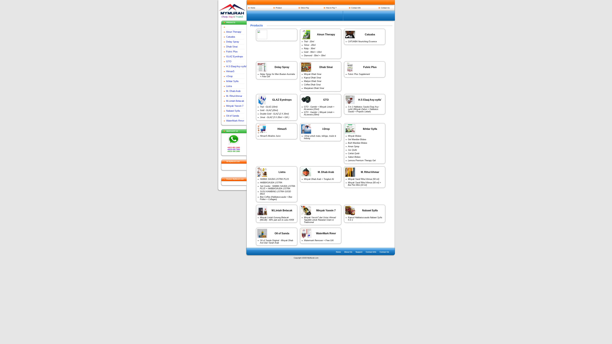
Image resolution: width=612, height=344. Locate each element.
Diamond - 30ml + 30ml (314, 55)
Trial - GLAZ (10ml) (268, 107)
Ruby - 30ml (309, 48)
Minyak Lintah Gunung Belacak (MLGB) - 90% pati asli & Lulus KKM (277, 218)
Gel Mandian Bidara (357, 139)
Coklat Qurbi (353, 153)
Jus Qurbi (352, 150)
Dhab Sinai (231, 46)
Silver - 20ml (310, 45)
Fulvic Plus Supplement (359, 74)
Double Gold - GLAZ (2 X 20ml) (274, 114)
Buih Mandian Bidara (357, 143)
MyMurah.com (312, 258)
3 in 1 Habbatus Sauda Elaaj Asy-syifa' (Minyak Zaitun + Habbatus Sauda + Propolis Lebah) (363, 109)
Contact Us (385, 8)
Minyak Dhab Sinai (312, 74)
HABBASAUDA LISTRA (271, 182)
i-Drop (229, 76)
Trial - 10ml (309, 41)
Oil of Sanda (232, 115)
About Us (348, 252)
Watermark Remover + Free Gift (319, 240)
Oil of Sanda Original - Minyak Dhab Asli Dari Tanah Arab (276, 241)
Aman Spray (353, 146)
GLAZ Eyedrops (234, 56)
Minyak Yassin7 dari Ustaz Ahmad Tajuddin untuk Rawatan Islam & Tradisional (320, 219)
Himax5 (230, 71)
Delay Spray (232, 41)
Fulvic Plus (232, 51)
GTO (228, 61)
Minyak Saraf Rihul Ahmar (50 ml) (363, 179)
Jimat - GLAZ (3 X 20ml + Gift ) (274, 117)
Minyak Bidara (354, 136)
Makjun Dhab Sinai (312, 81)
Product (278, 8)
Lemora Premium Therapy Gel (362, 160)
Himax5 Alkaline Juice (270, 136)
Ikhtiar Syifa (232, 81)
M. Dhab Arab (233, 91)
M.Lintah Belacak (235, 101)
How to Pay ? (330, 8)
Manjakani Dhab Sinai (314, 88)
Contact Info (355, 8)
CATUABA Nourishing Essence (362, 41)
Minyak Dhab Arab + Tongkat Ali (319, 179)
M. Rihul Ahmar (234, 96)
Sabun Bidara (354, 157)
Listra (229, 86)
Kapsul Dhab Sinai (312, 77)
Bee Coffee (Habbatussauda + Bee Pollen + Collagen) (276, 198)
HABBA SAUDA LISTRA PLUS (274, 179)
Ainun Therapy (233, 31)
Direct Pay (304, 8)
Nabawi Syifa (233, 110)
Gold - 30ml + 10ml (313, 52)
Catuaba (230, 36)
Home (252, 8)
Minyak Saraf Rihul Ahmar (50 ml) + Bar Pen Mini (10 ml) (364, 183)
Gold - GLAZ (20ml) (269, 110)
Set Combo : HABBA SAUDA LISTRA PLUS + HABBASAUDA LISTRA (277, 187)
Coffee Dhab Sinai (312, 84)
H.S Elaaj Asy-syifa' (236, 66)
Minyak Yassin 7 (234, 105)
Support (359, 252)
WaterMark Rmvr (235, 120)
